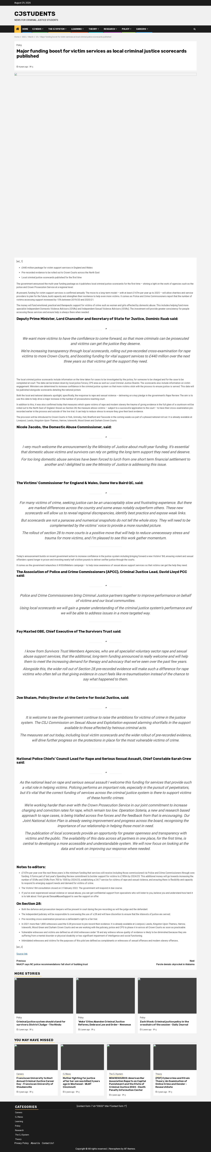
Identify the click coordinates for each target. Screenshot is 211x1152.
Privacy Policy (21, 1143)
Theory (93, 29)
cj (32, 67)
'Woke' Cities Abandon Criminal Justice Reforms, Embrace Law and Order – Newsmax (104, 1023)
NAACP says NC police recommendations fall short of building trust (52, 963)
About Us (35, 1143)
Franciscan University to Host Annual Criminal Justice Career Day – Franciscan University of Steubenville (35, 1082)
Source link (22, 953)
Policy (125, 29)
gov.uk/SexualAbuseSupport (56, 896)
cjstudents (34, 13)
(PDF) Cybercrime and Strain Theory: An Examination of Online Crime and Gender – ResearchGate (172, 1082)
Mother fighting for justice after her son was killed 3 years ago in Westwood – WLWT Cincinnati (81, 1082)
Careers (141, 29)
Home (25, 29)
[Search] (194, 29)
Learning (76, 29)
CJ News (36, 29)
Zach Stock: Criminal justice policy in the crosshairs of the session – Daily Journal (164, 1023)
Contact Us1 (48, 1143)
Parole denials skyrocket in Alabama (175, 963)
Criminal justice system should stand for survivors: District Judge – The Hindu (41, 1023)
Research (109, 29)
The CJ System (56, 29)
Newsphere (115, 1148)
